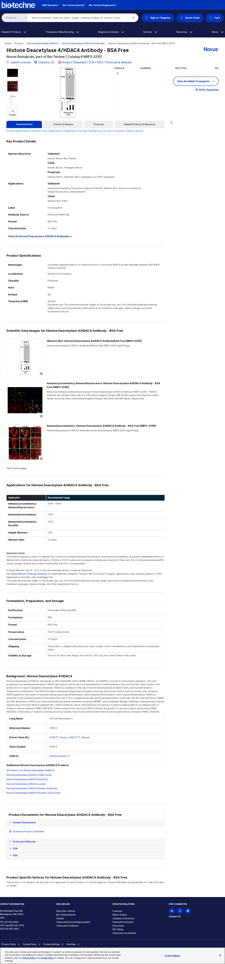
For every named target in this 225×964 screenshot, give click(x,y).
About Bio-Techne (65, 911)
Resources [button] (182, 32)
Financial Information (123, 922)
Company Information (123, 918)
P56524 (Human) (58, 756)
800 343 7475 (16, 925)
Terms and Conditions (67, 925)
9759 (52, 737)
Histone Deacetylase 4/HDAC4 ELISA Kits (27, 779)
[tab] (24, 124)
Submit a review (20, 62)
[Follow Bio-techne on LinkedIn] (172, 911)
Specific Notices (135, 131)
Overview (117, 911)
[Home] (19, 4)
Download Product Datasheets (28, 831)
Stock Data (118, 925)
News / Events (119, 914)
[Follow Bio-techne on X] (180, 911)
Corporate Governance (124, 933)
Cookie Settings (51, 944)
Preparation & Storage (76, 131)
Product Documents (114, 131)
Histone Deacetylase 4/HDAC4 (42, 43)
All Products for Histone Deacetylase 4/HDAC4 (30, 770)
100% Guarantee (209, 89)
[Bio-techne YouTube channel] (188, 911)
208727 (73, 737)
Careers (60, 918)
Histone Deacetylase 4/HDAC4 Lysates (26, 784)
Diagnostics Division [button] (108, 32)
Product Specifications (18, 131)
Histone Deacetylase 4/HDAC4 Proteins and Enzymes (33, 792)
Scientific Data (39, 131)
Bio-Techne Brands (65, 914)
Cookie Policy (30, 944)
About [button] (215, 32)
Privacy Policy (9, 944)
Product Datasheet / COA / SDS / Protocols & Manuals (97, 62)
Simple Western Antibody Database (29, 573)
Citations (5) (46, 62)
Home (8, 43)
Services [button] (147, 32)
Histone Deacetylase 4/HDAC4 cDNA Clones (29, 775)
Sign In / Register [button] (160, 17)
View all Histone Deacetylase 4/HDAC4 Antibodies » (40, 236)
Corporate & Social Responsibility (73, 922)
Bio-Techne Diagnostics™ (103, 5)
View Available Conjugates (193, 81)
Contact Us (174, 916)
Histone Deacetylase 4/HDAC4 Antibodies (83, 43)
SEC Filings (118, 929)
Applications (56, 131)
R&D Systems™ (50, 5)
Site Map (71, 944)
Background (96, 131)
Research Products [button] (12, 32)
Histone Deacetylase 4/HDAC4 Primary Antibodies (31, 788)
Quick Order (192, 17)
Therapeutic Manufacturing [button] (60, 32)
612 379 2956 (11, 922)
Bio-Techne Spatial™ (74, 5)
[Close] (220, 955)
